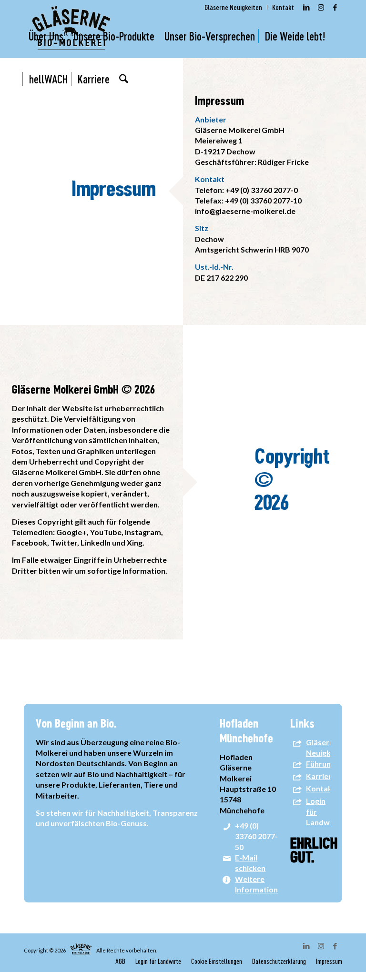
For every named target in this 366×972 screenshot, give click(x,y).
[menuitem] (233, 7)
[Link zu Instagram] (321, 7)
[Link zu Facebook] (335, 7)
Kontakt (321, 788)
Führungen (325, 763)
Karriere (321, 775)
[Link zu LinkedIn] (306, 7)
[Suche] (123, 79)
